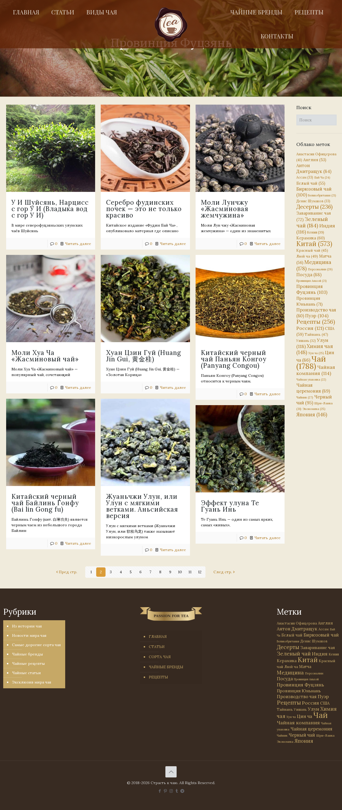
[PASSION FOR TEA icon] (182, 790)
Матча (305, 666)
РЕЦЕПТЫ (158, 677)
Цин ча (304, 716)
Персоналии (320, 269)
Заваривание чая (317, 647)
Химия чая (314, 349)
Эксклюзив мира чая (31, 682)
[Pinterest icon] (166, 790)
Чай (311, 362)
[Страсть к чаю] (171, 24)
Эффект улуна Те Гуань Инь (230, 506)
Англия (314, 159)
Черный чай (302, 735)
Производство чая (297, 696)
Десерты (314, 206)
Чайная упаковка (311, 379)
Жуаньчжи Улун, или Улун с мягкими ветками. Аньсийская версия (142, 506)
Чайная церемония (313, 388)
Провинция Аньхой (311, 281)
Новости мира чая (29, 635)
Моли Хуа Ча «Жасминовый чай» (45, 356)
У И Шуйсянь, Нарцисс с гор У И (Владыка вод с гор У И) (50, 208)
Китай (314, 243)
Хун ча (316, 353)
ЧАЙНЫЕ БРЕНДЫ (166, 667)
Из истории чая (27, 626)
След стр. (222, 572)
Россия (310, 328)
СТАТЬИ (157, 646)
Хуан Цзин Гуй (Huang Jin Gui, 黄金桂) (143, 356)
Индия (320, 654)
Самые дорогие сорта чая (36, 644)
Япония (311, 414)
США (324, 703)
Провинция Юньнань (299, 690)
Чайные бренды (27, 654)
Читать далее (78, 243)
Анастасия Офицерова (297, 623)
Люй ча (307, 256)
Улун (313, 709)
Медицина (313, 265)
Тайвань (316, 334)
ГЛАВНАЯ (158, 636)
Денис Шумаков (313, 201)
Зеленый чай (312, 222)
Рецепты (315, 321)
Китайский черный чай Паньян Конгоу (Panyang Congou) (233, 359)
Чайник (304, 397)
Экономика (313, 409)
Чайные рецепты (28, 663)
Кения (315, 232)
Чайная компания (315, 370)
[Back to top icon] (171, 771)
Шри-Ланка (325, 735)
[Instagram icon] (171, 790)
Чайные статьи (26, 672)
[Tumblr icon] (177, 790)
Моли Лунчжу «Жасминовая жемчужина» (224, 208)
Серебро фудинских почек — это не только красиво (144, 208)
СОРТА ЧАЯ (160, 656)
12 (199, 572)
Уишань (306, 341)
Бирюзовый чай (321, 635)
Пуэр (316, 316)
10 (180, 572)
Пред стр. (68, 572)
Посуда (308, 275)
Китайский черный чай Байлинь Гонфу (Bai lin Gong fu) (45, 502)
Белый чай (310, 183)
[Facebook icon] (160, 790)
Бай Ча (322, 177)
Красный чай (312, 250)
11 (190, 572)
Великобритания (322, 195)
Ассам (304, 177)
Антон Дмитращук (313, 168)
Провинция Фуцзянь (311, 289)
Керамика (310, 237)
